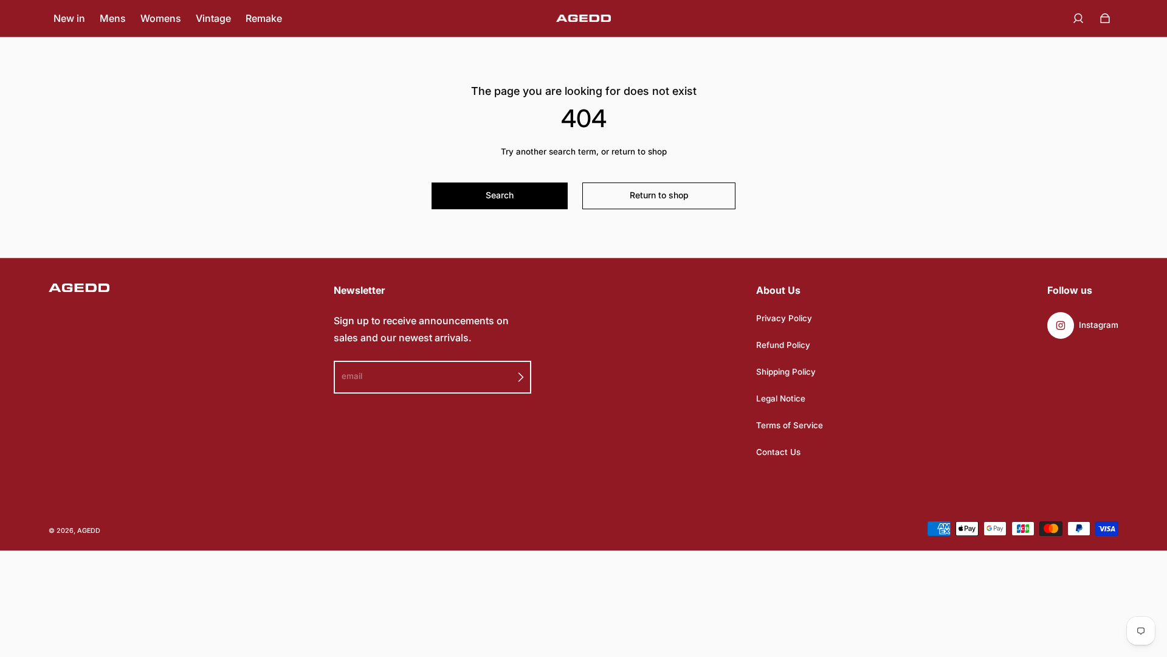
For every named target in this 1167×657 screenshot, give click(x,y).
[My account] (1078, 18)
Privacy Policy (784, 318)
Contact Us (778, 452)
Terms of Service (789, 425)
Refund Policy (783, 345)
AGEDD (88, 531)
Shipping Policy (786, 372)
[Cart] (1105, 18)
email (352, 376)
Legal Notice (780, 398)
